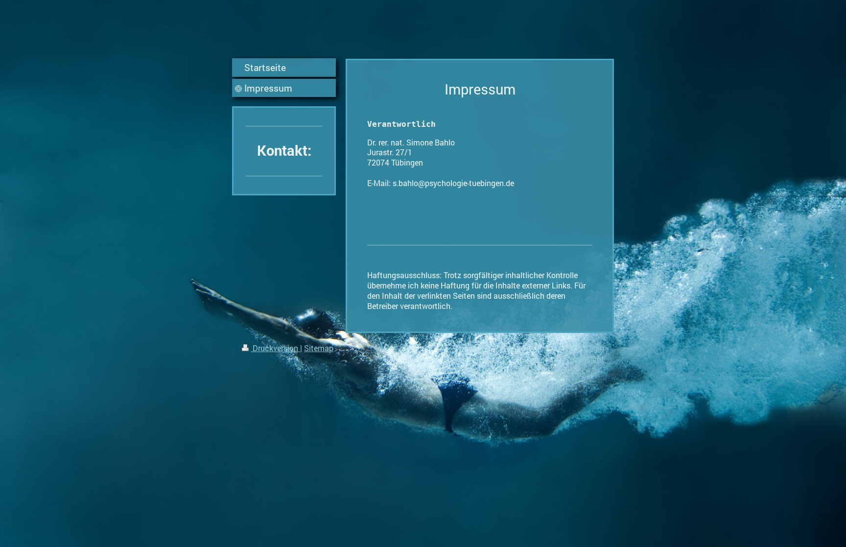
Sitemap (318, 348)
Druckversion (275, 348)
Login (594, 348)
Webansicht (583, 359)
